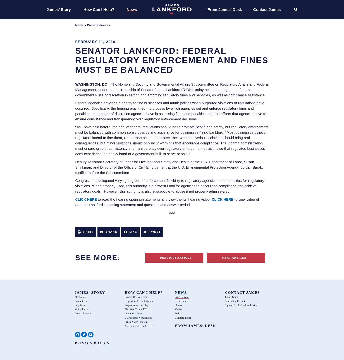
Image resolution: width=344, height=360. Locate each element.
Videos (178, 309)
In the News (181, 301)
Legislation (80, 305)
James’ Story (90, 292)
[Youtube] (91, 334)
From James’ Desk (195, 326)
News (79, 25)
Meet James (80, 296)
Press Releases (98, 25)
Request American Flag (136, 305)
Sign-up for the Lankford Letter (241, 305)
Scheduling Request (235, 301)
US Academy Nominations (138, 317)
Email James (231, 296)
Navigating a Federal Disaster (140, 326)
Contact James (242, 292)
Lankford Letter (183, 317)
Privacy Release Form (136, 296)
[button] (85, 232)
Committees (81, 301)
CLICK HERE (86, 199)
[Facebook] (77, 334)
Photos (178, 305)
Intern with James (134, 313)
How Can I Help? (144, 292)
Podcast (179, 313)
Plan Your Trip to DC (136, 309)
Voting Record (82, 309)
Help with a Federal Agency (139, 301)
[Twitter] (84, 334)
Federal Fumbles (83, 313)
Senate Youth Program (136, 321)
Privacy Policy (92, 343)
